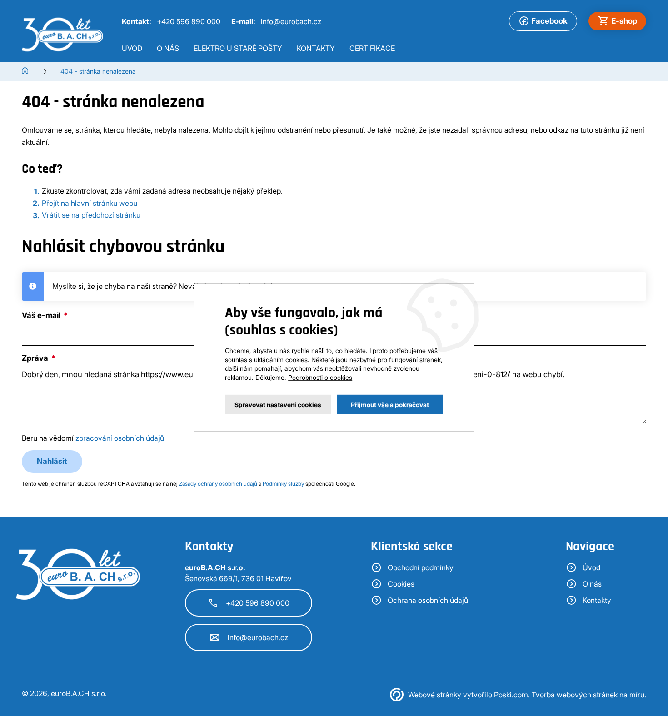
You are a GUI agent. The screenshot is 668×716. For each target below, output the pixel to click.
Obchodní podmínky (421, 567)
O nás (168, 48)
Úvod (132, 48)
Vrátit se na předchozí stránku (91, 214)
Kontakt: (171, 21)
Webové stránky (434, 694)
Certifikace (372, 48)
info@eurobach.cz (258, 637)
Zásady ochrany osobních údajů (218, 483)
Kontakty (316, 48)
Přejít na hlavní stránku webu (89, 203)
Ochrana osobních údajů (428, 600)
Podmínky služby (283, 483)
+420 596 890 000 (257, 602)
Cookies (401, 583)
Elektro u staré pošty (238, 48)
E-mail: (276, 21)
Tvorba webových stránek (575, 694)
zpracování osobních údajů (119, 438)
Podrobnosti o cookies (320, 377)
